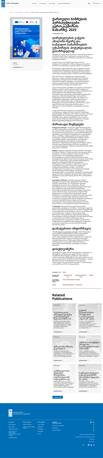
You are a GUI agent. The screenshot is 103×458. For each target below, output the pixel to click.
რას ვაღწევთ (52, 3)
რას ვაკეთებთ (42, 3)
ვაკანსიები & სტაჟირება (58, 425)
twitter (86, 445)
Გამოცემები (27, 12)
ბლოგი (39, 433)
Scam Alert (92, 439)
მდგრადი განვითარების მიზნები (29, 427)
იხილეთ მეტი (57, 397)
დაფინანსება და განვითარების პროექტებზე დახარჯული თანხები (15, 433)
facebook (83, 445)
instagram (88, 445)
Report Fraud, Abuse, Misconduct (87, 434)
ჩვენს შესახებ (12, 424)
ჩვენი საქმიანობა (27, 424)
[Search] (93, 427)
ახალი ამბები (41, 424)
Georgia (91, 275)
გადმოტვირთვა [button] (17, 67)
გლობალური (89, 3)
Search (91, 3)
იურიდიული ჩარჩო (13, 429)
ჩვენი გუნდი (12, 426)
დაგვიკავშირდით (56, 430)
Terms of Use (91, 441)
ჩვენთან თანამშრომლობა (64, 3)
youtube (91, 445)
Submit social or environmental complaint (85, 437)
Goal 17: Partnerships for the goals (71, 279)
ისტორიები (40, 426)
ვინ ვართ (34, 3)
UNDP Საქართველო (19, 12)
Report (64, 272)
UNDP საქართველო (12, 3)
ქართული (97, 3)
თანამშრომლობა (13, 437)
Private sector (78, 284)
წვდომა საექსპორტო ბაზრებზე (62, 120)
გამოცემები (40, 431)
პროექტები (40, 429)
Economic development (68, 284)
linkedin (93, 445)
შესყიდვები (55, 427)
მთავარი (12, 12)
